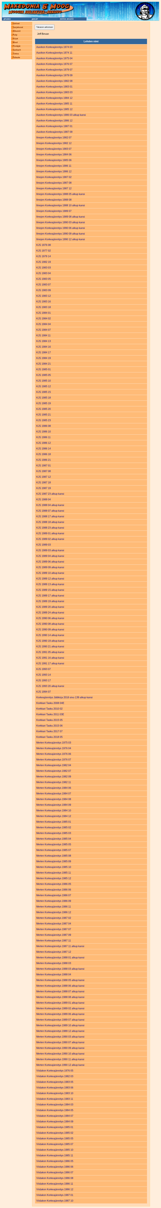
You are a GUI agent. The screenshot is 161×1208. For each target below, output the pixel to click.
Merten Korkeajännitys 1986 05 (53, 884)
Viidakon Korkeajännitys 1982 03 (54, 1076)
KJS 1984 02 (43, 318)
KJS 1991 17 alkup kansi (50, 663)
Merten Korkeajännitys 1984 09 (53, 805)
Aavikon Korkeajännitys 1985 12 (54, 109)
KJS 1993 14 (43, 674)
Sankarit (17, 50)
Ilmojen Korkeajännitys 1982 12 (54, 143)
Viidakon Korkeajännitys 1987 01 (54, 1195)
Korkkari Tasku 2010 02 (49, 708)
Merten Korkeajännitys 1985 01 (53, 821)
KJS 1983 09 (43, 290)
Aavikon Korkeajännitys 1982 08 (54, 81)
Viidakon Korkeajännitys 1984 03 (54, 1104)
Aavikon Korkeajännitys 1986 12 (54, 120)
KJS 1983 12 (43, 296)
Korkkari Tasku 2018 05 (49, 737)
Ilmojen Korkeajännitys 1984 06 (54, 154)
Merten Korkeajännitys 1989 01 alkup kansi (60, 1002)
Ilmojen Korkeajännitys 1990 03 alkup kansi (60, 222)
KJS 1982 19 (43, 262)
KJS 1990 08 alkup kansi (50, 624)
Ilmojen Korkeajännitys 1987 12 (54, 188)
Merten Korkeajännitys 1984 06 (53, 788)
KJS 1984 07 (43, 329)
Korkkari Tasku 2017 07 (49, 731)
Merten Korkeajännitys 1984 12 (53, 816)
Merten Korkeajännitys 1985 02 (53, 827)
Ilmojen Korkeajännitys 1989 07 (54, 211)
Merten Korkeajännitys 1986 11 (53, 906)
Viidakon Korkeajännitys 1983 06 (54, 1087)
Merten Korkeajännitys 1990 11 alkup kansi (60, 1059)
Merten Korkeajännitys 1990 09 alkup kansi (60, 1048)
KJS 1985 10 (43, 380)
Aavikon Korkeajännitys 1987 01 (54, 126)
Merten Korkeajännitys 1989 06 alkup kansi (60, 1014)
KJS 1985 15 (43, 392)
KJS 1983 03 (43, 267)
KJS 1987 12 (43, 477)
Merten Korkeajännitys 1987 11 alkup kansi (60, 946)
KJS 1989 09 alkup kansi (50, 567)
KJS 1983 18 (43, 307)
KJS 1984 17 (43, 352)
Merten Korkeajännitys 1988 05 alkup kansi (60, 980)
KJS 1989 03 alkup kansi (50, 550)
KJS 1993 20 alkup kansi (50, 686)
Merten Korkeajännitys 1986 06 (53, 889)
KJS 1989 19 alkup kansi (50, 601)
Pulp (15, 35)
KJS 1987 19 (43, 488)
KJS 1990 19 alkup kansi (50, 641)
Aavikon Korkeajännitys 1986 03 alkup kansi (61, 115)
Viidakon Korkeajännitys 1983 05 (54, 1082)
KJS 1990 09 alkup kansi (50, 629)
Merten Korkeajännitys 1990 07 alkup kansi (60, 1042)
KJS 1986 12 (43, 443)
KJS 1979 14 (43, 256)
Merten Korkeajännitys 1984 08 (53, 799)
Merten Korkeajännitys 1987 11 (53, 940)
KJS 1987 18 (43, 482)
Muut (15, 42)
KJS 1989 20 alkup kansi (50, 607)
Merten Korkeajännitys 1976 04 (53, 748)
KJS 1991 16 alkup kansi (50, 657)
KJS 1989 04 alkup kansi (50, 556)
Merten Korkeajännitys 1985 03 (53, 833)
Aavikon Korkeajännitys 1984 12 (54, 98)
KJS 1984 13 (43, 341)
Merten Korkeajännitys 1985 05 (53, 844)
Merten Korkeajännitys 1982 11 (53, 782)
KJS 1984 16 (43, 346)
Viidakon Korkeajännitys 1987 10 (54, 1200)
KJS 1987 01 (43, 465)
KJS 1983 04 (43, 273)
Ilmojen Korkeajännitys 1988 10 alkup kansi (60, 205)
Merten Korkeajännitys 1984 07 (53, 793)
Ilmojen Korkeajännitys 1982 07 (54, 137)
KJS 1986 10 (43, 431)
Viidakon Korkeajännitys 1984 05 (54, 1110)
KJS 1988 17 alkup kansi (50, 516)
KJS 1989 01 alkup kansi (50, 533)
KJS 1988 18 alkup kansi (50, 522)
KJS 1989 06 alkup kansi (50, 561)
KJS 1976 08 (43, 245)
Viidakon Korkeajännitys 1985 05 (54, 1138)
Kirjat (15, 38)
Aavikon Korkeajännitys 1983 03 (54, 92)
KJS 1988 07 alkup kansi (50, 510)
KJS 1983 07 (43, 284)
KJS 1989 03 (43, 544)
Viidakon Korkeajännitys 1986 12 (54, 1189)
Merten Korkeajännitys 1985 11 (53, 872)
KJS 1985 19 (43, 403)
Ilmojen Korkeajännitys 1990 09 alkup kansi (60, 233)
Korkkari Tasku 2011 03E (50, 714)
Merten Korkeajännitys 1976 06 (53, 754)
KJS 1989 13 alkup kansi (50, 584)
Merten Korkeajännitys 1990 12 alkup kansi (60, 1065)
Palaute (16, 57)
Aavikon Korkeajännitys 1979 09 (54, 75)
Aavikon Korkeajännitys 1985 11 (54, 103)
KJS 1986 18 (43, 454)
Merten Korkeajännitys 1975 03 (53, 742)
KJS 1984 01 (43, 313)
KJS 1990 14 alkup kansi (50, 635)
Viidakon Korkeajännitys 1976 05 (54, 1070)
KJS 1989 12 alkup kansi (50, 578)
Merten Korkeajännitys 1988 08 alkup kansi (60, 997)
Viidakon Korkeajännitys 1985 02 (54, 1132)
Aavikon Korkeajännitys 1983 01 (54, 86)
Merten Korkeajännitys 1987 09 (53, 935)
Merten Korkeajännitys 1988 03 (53, 963)
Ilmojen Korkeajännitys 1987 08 (54, 182)
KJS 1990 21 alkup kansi (50, 646)
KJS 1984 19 (43, 358)
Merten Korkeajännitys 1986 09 (53, 901)
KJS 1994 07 (43, 691)
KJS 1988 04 (43, 499)
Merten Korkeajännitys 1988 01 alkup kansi (60, 957)
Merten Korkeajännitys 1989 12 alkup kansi (60, 1031)
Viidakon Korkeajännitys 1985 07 (54, 1144)
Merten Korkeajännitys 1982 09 (53, 776)
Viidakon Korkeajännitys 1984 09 (54, 1121)
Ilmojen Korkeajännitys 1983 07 (54, 149)
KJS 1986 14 (43, 448)
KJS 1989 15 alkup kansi (50, 590)
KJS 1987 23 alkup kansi (50, 493)
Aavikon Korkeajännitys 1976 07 (54, 64)
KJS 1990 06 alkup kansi (50, 618)
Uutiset (16, 23)
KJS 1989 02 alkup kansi (50, 539)
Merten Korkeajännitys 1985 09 (53, 861)
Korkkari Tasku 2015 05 (49, 720)
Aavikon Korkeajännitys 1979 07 (54, 69)
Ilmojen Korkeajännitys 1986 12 (54, 171)
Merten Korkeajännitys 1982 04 (53, 765)
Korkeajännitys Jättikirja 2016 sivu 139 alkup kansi (64, 697)
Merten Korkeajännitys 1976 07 (53, 759)
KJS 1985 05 (43, 375)
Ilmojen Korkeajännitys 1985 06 (54, 160)
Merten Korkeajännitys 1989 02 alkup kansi (60, 1008)
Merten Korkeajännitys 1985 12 (53, 878)
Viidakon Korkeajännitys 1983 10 (54, 1093)
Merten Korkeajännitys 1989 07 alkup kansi (60, 1019)
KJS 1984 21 (43, 363)
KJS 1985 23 (43, 420)
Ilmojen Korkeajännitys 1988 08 (54, 199)
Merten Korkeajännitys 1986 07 (53, 895)
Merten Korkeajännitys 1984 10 (53, 810)
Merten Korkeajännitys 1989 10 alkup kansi (60, 1025)
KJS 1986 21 (43, 460)
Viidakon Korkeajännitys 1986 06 (54, 1166)
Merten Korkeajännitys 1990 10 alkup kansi (60, 1053)
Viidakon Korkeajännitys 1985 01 (54, 1127)
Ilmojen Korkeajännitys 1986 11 (53, 165)
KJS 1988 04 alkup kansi (50, 505)
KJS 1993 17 (43, 680)
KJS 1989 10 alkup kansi (50, 573)
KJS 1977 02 (43, 250)
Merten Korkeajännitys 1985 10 (53, 867)
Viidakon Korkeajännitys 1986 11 (54, 1183)
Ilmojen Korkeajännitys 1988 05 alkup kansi (60, 194)
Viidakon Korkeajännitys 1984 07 (54, 1116)
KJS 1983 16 (43, 301)
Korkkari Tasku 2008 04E (50, 703)
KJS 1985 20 (43, 409)
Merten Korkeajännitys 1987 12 (53, 952)
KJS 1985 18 (43, 397)
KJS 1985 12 (43, 386)
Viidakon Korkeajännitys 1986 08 (54, 1178)
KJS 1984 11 (43, 335)
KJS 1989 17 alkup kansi (50, 595)
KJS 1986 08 (43, 426)
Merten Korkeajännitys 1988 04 (53, 974)
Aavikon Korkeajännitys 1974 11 (54, 52)
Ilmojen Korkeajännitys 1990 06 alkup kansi (60, 228)
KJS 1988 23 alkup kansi (50, 527)
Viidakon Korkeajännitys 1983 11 (54, 1099)
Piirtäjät (16, 46)
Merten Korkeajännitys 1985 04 (53, 838)
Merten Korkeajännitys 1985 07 (53, 850)
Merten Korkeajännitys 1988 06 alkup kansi (60, 985)
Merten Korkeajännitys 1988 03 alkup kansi (60, 968)
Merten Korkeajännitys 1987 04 (53, 923)
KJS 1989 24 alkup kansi (50, 612)
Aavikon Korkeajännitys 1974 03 (54, 47)
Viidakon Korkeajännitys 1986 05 (54, 1161)
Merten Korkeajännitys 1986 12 (53, 912)
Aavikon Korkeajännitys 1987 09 (54, 132)
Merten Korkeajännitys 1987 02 (53, 918)
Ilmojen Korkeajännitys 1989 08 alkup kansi (60, 216)
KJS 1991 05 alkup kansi (50, 652)
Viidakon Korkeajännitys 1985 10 (54, 1149)
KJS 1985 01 (43, 369)
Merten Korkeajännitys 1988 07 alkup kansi (60, 991)
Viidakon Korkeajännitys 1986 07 (54, 1172)
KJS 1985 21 (43, 414)
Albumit (16, 31)
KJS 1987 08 (43, 471)
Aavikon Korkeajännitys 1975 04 (54, 58)
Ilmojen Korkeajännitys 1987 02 (54, 177)
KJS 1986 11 (43, 437)
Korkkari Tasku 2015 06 (49, 725)
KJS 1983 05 (43, 279)
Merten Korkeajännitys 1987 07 (53, 929)
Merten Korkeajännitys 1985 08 (53, 855)
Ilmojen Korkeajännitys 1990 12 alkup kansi (60, 239)
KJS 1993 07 (43, 669)
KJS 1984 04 (43, 324)
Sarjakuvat (18, 27)
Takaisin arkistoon (44, 27)
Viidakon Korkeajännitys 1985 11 (54, 1155)
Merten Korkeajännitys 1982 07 (53, 771)
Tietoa (16, 53)
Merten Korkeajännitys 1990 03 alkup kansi (60, 1036)
